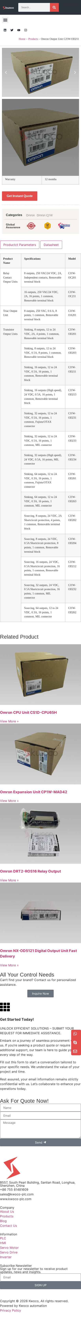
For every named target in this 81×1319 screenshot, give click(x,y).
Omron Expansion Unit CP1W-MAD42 (33, 792)
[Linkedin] (5, 30)
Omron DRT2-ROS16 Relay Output (30, 871)
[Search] (54, 7)
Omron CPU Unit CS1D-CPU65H (28, 712)
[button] (5, 20)
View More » (9, 721)
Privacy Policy (10, 1310)
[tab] (19, 245)
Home (22, 38)
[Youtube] (19, 30)
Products (33, 38)
